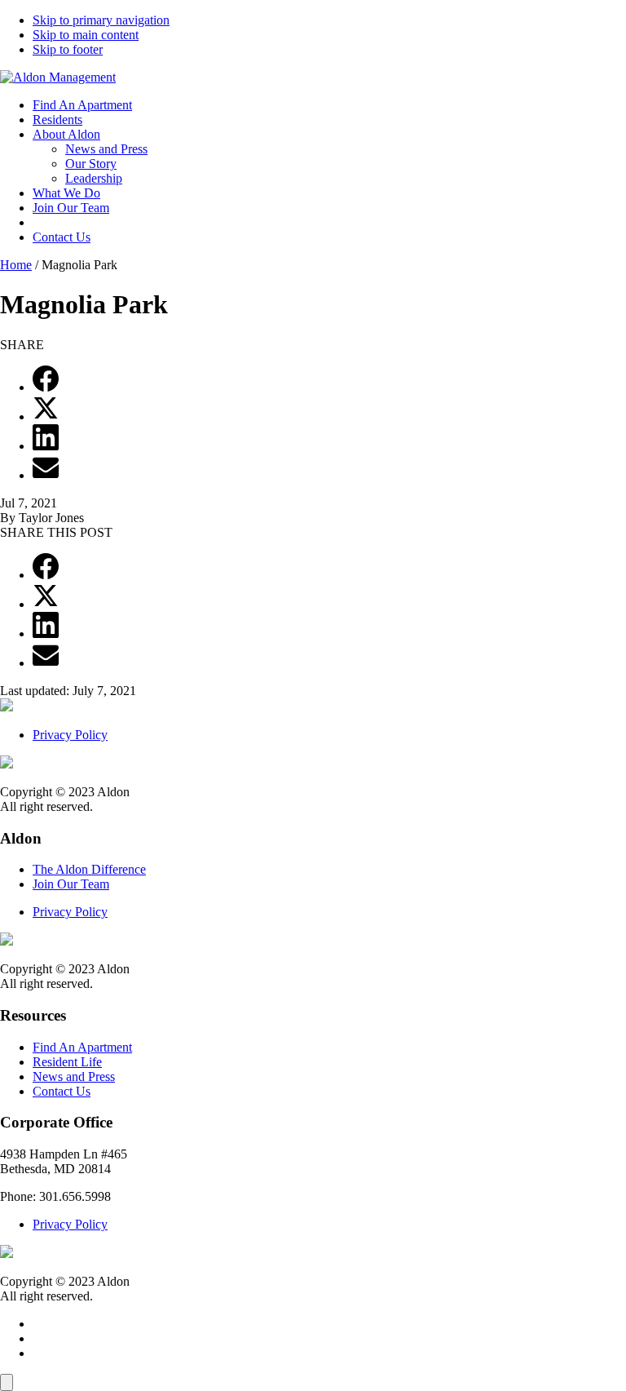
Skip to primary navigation (101, 20)
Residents (57, 119)
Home (16, 265)
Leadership (93, 178)
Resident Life (67, 1062)
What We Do (66, 193)
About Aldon (66, 134)
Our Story (91, 164)
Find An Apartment (82, 105)
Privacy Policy (70, 735)
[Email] (46, 475)
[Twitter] (46, 416)
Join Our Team (71, 208)
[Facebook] (46, 387)
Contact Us (61, 237)
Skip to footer (68, 49)
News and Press (106, 149)
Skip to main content (86, 35)
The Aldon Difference (89, 869)
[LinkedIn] (46, 446)
